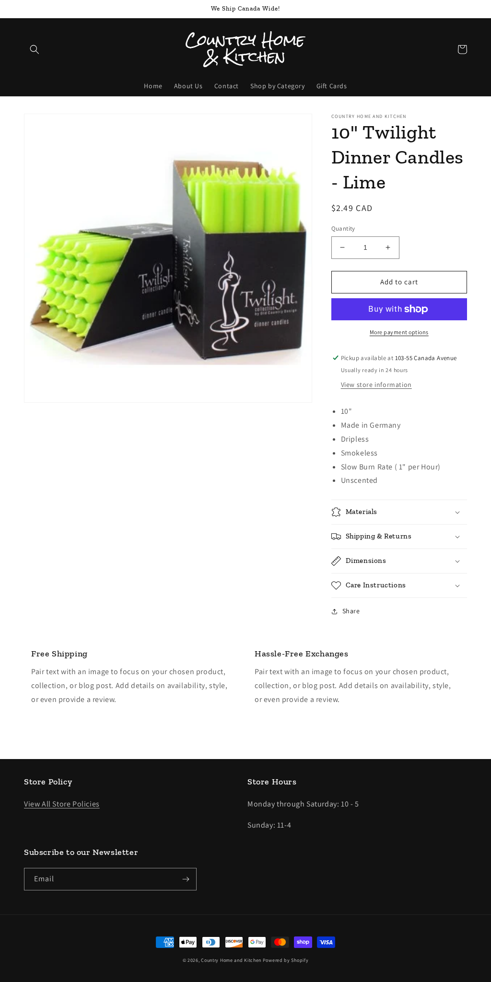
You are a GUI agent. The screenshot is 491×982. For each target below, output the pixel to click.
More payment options (399, 332)
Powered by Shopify (286, 960)
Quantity (343, 228)
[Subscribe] (185, 879)
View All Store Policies (62, 804)
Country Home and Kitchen (231, 960)
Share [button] (351, 611)
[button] (34, 49)
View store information (376, 384)
